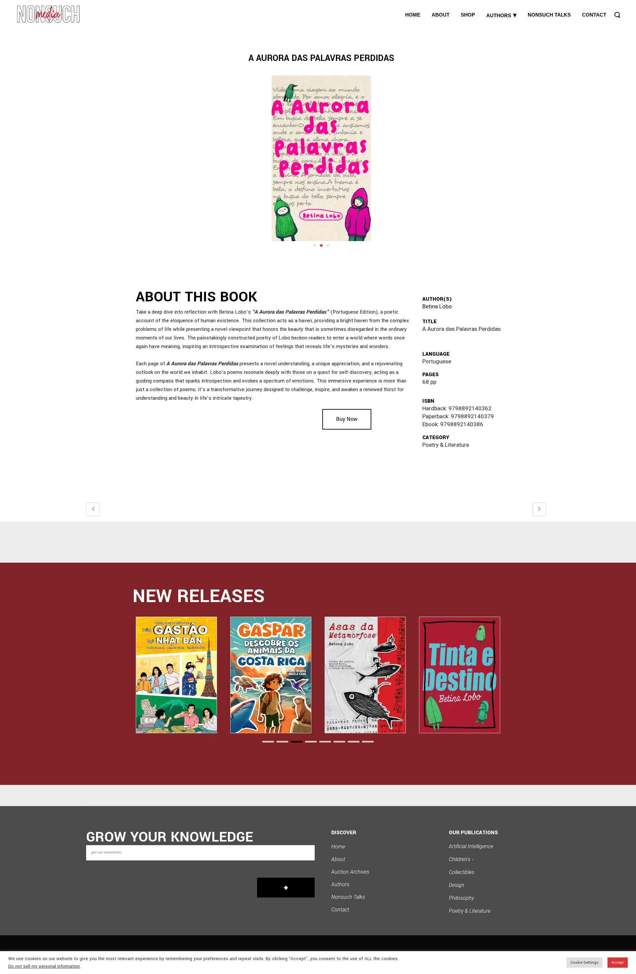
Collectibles (461, 872)
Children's (461, 859)
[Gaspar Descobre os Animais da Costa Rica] (176, 675)
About (338, 859)
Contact (340, 909)
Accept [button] (617, 962)
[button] (314, 245)
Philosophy (461, 898)
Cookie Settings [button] (584, 962)
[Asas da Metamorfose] (271, 675)
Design (456, 885)
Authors (340, 884)
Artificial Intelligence (471, 846)
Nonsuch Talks (348, 897)
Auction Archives (350, 872)
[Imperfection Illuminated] (459, 675)
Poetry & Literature (470, 911)
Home (338, 847)
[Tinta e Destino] (365, 675)
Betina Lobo (437, 306)
